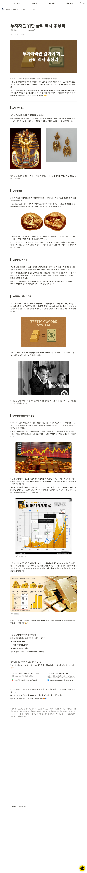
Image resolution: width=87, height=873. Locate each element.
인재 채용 (69, 3)
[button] (80, 3)
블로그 (34, 3)
